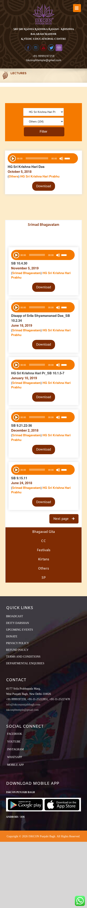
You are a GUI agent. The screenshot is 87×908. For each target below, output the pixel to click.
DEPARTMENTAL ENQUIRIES (25, 663)
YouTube (14, 741)
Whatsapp (14, 757)
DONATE (11, 636)
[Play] (12, 158)
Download (43, 186)
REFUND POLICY (17, 649)
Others (13, 176)
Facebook (14, 733)
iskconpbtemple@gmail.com (43, 60)
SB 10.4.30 (19, 263)
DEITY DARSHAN (17, 623)
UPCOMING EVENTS (19, 629)
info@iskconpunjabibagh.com (23, 704)
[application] (43, 158)
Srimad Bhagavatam (26, 273)
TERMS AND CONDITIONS (23, 656)
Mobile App (15, 764)
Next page (61, 518)
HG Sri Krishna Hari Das (26, 166)
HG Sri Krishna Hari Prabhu (39, 176)
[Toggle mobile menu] (77, 8)
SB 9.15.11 (19, 478)
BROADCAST (14, 616)
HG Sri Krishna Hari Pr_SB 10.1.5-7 (37, 373)
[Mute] (61, 158)
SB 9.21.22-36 (21, 425)
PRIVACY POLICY (17, 643)
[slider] (70, 159)
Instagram (15, 749)
